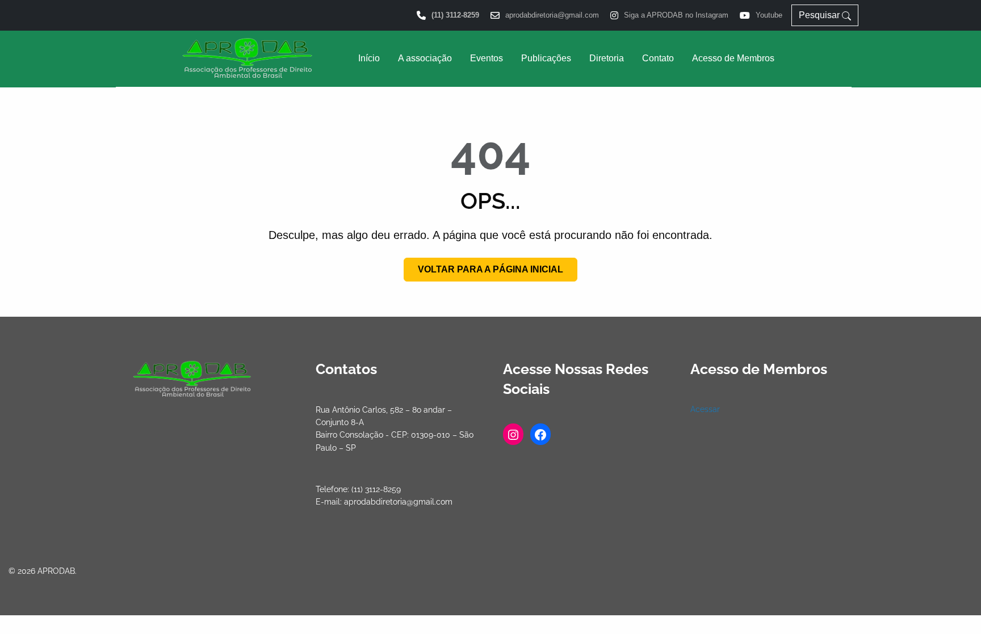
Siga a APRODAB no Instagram (676, 15)
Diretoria (606, 58)
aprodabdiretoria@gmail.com (552, 15)
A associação (425, 58)
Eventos (486, 58)
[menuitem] (369, 58)
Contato (658, 58)
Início (369, 58)
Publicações (546, 58)
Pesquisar (820, 15)
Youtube (769, 15)
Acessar (705, 409)
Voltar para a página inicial (490, 269)
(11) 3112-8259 (455, 15)
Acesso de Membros (733, 58)
